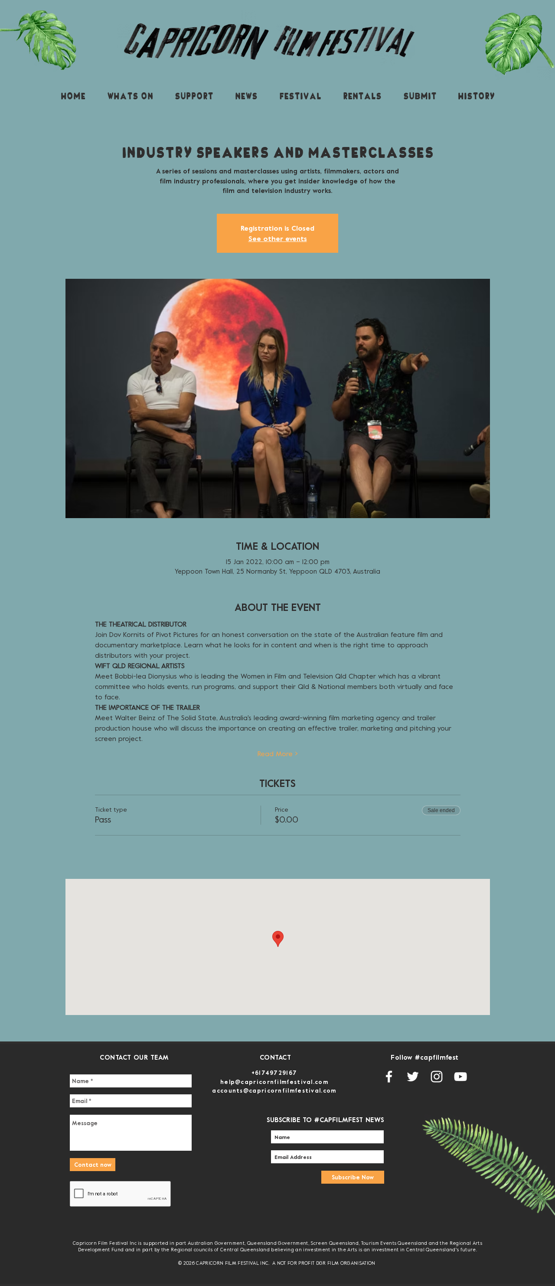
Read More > (278, 753)
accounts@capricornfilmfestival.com (274, 1090)
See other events (277, 238)
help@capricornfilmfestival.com (274, 1081)
